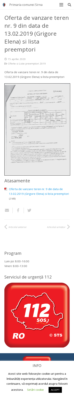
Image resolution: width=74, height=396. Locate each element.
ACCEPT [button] (55, 389)
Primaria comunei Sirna (26, 5)
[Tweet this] (28, 210)
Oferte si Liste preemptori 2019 (27, 63)
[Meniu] (61, 4)
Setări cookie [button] (35, 389)
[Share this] (18, 210)
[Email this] (8, 210)
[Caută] (69, 4)
